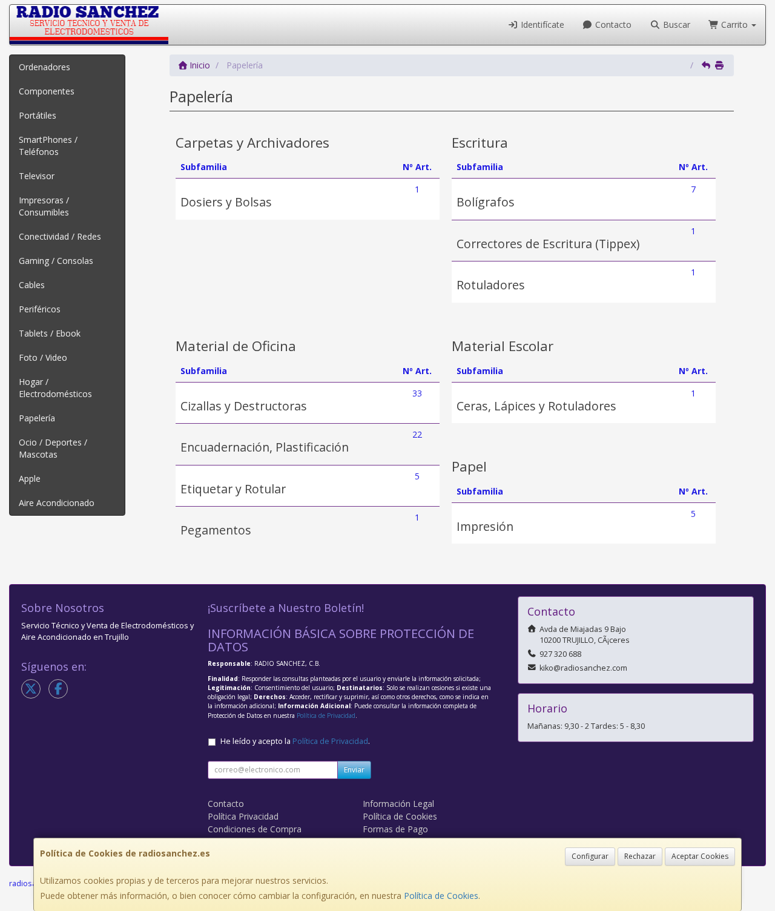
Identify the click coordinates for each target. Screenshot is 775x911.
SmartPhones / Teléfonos (48, 145)
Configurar (590, 856)
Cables (32, 285)
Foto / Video (43, 357)
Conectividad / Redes (60, 236)
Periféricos (40, 309)
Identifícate (541, 24)
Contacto (612, 24)
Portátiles (37, 115)
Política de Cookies (441, 895)
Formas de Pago (395, 829)
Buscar (675, 24)
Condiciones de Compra (255, 829)
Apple (30, 478)
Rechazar (640, 856)
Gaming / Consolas (56, 260)
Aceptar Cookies (699, 856)
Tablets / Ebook (50, 333)
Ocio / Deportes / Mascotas (53, 448)
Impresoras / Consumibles (44, 206)
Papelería (37, 418)
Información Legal (398, 803)
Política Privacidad (243, 816)
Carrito (734, 24)
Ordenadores (44, 67)
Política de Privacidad (326, 715)
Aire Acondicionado (56, 502)
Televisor (36, 176)
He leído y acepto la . (295, 741)
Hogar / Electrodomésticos (55, 388)
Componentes (46, 91)
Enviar (354, 770)
